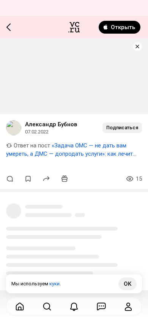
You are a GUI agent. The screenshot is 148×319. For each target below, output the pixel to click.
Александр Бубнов (51, 124)
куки (54, 283)
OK (127, 283)
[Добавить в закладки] (28, 178)
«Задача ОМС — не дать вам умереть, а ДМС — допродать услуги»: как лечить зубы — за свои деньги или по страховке (71, 154)
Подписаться (122, 127)
